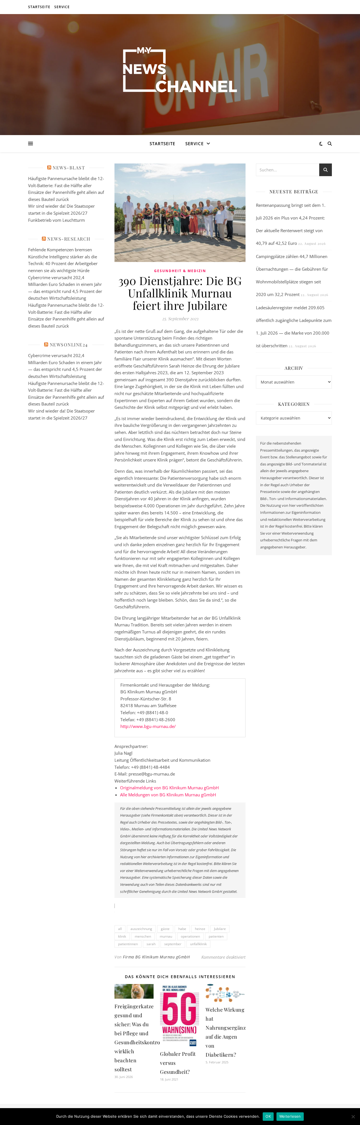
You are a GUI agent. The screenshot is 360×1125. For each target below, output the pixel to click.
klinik (122, 936)
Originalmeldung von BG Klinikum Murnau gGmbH (169, 787)
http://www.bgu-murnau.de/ (148, 726)
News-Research (69, 239)
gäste (165, 928)
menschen (143, 936)
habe (182, 928)
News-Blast (69, 168)
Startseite (39, 7)
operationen (190, 936)
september (172, 944)
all (120, 928)
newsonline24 (69, 345)
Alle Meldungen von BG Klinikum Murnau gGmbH (168, 794)
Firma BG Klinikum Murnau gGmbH (156, 957)
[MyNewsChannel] (180, 71)
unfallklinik (198, 944)
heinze (200, 928)
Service (62, 7)
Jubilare (220, 928)
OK (268, 1116)
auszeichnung (141, 928)
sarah (151, 944)
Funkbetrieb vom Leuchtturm (56, 220)
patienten (216, 936)
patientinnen (128, 944)
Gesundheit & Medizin (180, 270)
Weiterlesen (290, 1116)
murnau (166, 936)
